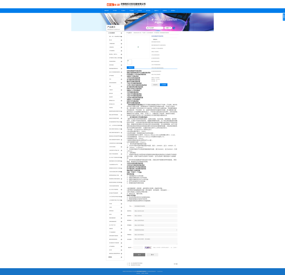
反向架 (110, 249)
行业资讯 (140, 10)
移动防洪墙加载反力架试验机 (115, 182)
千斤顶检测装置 (112, 232)
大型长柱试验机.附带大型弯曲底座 (115, 172)
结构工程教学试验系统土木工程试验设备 (115, 129)
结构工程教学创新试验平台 (114, 132)
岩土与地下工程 (112, 225)
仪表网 (142, 273)
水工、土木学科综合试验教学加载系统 (115, 126)
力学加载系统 (112, 50)
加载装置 (111, 228)
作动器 (110, 203)
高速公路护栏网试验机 (113, 114)
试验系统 (111, 107)
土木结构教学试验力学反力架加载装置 (115, 201)
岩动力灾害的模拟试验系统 (114, 72)
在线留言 (165, 10)
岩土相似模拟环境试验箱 (136, 263)
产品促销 (131, 10)
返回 (175, 263)
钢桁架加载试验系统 (113, 239)
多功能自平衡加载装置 (113, 193)
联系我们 (173, 10)
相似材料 (111, 96)
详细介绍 (130, 67)
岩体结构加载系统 (112, 82)
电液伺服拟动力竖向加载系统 (115, 161)
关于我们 (115, 10)
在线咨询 (155, 84)
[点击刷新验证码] (148, 247)
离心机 (110, 40)
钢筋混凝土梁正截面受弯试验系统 (115, 137)
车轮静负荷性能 (112, 61)
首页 (140, 32)
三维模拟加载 (112, 43)
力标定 (110, 207)
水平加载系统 (112, 246)
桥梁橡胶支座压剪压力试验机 (115, 168)
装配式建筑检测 (112, 217)
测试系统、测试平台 (113, 54)
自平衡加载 (111, 75)
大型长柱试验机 (112, 146)
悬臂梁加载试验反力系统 (114, 175)
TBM (110, 79)
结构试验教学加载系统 (113, 235)
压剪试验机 (111, 64)
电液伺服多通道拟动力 (113, 68)
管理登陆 (146, 273)
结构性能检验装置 (112, 221)
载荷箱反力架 (112, 100)
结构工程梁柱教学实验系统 (114, 139)
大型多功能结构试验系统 (114, 185)
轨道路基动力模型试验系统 (114, 178)
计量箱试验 (111, 47)
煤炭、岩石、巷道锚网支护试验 (115, 36)
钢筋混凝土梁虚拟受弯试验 (114, 253)
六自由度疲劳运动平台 (113, 164)
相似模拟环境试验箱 (135, 265)
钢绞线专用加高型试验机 (114, 118)
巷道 (110, 86)
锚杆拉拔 (111, 93)
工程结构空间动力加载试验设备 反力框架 (115, 144)
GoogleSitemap (159, 271)
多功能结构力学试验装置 (114, 242)
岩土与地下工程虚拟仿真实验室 (115, 157)
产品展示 (123, 10)
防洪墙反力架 (112, 104)
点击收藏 (164, 84)
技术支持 (148, 10)
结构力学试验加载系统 (113, 153)
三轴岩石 (111, 89)
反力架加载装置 (150, 32)
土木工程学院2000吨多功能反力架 (115, 197)
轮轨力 (110, 214)
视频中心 (156, 10)
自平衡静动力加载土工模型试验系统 (115, 58)
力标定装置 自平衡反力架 (114, 150)
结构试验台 (111, 210)
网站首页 (106, 10)
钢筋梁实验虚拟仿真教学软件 (115, 111)
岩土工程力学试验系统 (113, 189)
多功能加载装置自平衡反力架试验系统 (115, 122)
